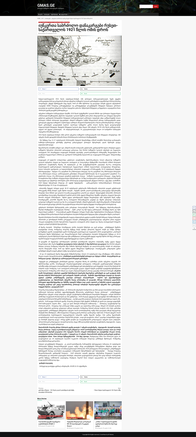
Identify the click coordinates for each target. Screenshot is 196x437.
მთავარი (40, 14)
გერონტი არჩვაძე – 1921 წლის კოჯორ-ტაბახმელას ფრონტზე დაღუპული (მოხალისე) (56, 390)
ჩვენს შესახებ (54, 14)
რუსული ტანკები (42, 416)
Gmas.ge (46, 5)
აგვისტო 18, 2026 (107, 428)
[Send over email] (194, 214)
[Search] (158, 17)
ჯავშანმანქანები (42, 417)
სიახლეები (46, 14)
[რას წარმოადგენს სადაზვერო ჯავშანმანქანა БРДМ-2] (51, 410)
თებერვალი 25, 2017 (52, 33)
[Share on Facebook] (194, 207)
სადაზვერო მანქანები (51, 416)
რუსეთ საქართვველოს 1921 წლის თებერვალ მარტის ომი (51, 22)
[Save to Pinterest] (194, 218)
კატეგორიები (64, 14)
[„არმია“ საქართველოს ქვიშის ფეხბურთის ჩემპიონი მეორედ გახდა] (108, 410)
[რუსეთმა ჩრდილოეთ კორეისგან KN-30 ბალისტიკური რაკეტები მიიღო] (79, 410)
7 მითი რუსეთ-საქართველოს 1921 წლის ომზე (107, 389)
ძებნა (155, 6)
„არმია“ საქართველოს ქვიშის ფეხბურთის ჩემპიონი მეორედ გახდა (106, 424)
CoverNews (103, 434)
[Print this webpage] (194, 225)
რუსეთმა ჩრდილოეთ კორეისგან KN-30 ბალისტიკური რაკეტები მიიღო (79, 424)
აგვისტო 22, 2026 (50, 426)
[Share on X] (194, 211)
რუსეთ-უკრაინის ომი (71, 417)
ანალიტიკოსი (43, 33)
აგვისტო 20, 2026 (79, 428)
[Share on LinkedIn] (194, 221)
